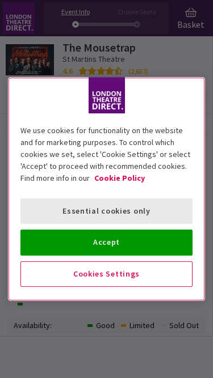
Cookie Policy (119, 178)
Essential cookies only (106, 211)
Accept (106, 242)
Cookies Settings (106, 274)
